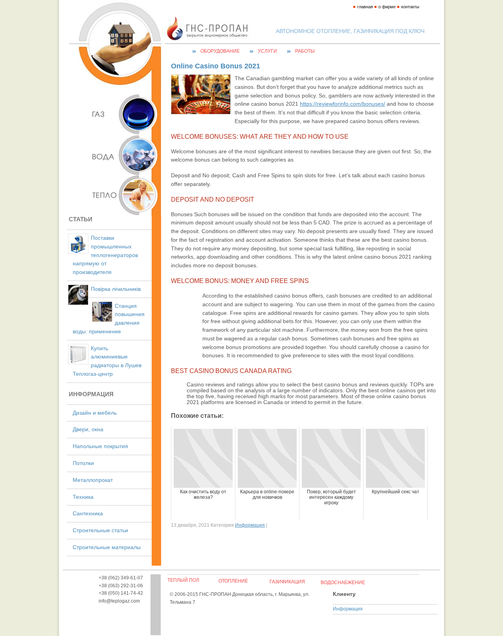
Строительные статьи (100, 530)
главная (365, 6)
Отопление (233, 581)
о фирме (387, 6)
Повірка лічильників (116, 289)
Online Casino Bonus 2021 (215, 66)
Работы (305, 51)
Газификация (287, 582)
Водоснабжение (343, 582)
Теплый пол (183, 580)
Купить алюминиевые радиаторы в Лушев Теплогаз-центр (107, 361)
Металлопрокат (93, 480)
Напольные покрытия (100, 446)
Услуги (267, 51)
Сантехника (88, 514)
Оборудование (220, 51)
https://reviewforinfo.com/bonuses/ (342, 104)
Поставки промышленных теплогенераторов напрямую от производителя (105, 255)
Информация (250, 525)
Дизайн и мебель (95, 413)
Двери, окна (88, 429)
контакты (410, 6)
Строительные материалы (107, 547)
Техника (83, 497)
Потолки (83, 463)
